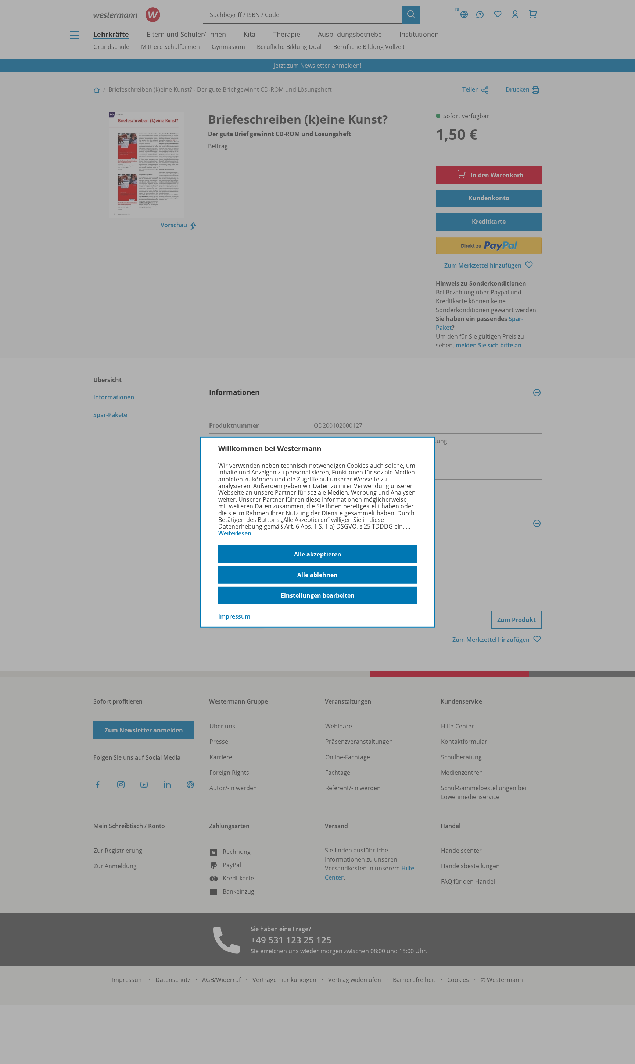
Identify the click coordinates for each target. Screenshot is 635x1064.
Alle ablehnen (317, 575)
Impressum (234, 616)
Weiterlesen (234, 533)
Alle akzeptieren (317, 554)
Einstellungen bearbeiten (318, 595)
